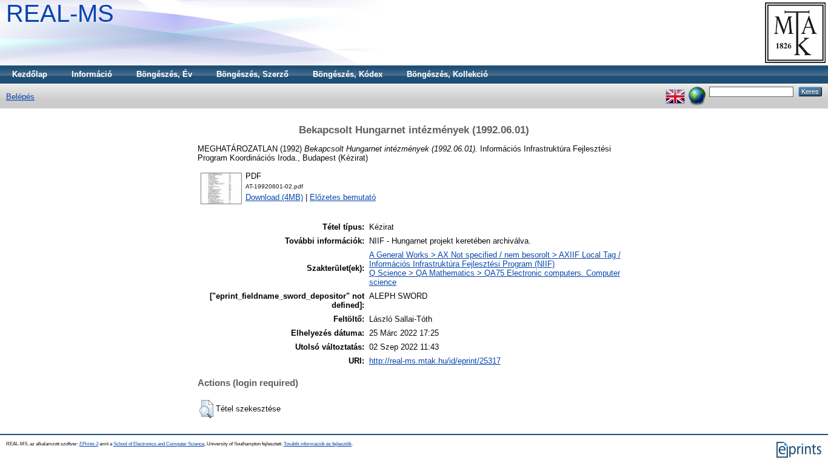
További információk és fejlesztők (318, 444)
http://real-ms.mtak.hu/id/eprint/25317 (435, 360)
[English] (675, 91)
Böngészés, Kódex (347, 74)
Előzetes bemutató (343, 197)
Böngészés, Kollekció (447, 74)
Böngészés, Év (164, 74)
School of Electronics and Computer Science (158, 444)
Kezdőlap (29, 74)
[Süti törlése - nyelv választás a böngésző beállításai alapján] (697, 91)
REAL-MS (60, 13)
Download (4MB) (274, 197)
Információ (92, 74)
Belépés (20, 96)
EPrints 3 (88, 444)
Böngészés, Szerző (252, 74)
